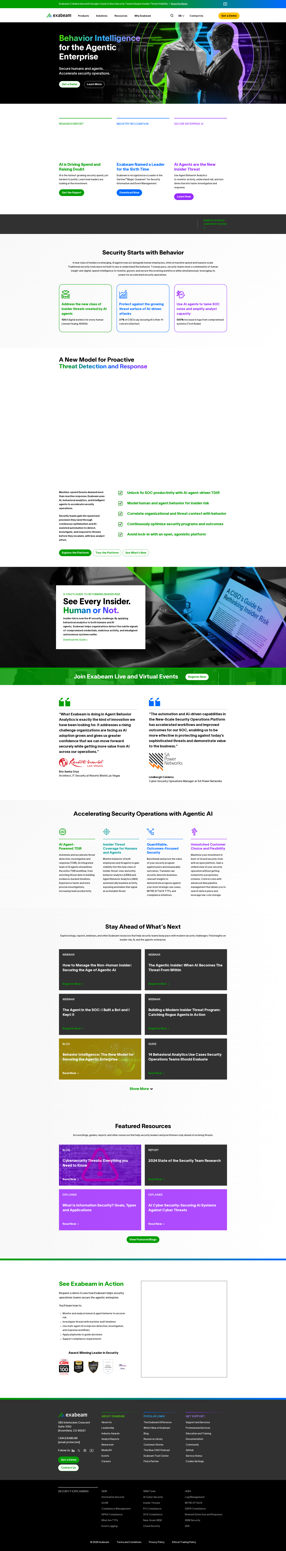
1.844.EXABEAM (67, 1438)
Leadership (107, 1428)
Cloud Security (151, 1526)
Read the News (179, 4)
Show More (139, 1089)
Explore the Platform (75, 553)
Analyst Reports (110, 1439)
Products (83, 16)
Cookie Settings (195, 1462)
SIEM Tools (149, 1491)
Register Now (197, 677)
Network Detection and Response (203, 1515)
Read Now (69, 1073)
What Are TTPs (109, 1520)
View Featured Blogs (143, 1239)
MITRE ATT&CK (193, 1503)
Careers (106, 1462)
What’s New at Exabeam (157, 1428)
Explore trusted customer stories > (215, 224)
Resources (121, 16)
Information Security (112, 1497)
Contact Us (196, 16)
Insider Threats (151, 1503)
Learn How (184, 197)
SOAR (104, 1503)
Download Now (129, 193)
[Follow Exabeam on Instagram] (85, 1450)
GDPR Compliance (195, 1509)
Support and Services (198, 1423)
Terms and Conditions (129, 1542)
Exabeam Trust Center (156, 1456)
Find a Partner (151, 1462)
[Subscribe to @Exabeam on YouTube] (92, 1450)
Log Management (195, 1497)
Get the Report (71, 193)
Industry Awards (110, 1434)
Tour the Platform (107, 553)
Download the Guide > (75, 640)
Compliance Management (116, 1509)
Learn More (94, 84)
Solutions (101, 16)
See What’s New (135, 553)
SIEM (104, 1491)
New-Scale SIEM (152, 1520)
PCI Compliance (152, 1509)
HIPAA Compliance (112, 1515)
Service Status (194, 1456)
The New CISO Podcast (157, 1450)
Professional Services (198, 1428)
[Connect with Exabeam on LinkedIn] (74, 1450)
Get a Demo (229, 16)
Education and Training (198, 1434)
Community (192, 1445)
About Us (106, 1423)
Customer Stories (153, 1445)
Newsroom (107, 1445)
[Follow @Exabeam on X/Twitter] (80, 1450)
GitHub (190, 1450)
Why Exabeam (143, 16)
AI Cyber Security (153, 1497)
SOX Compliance (153, 1515)
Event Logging (109, 1526)
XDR (187, 1526)
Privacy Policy (157, 1542)
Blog (146, 1434)
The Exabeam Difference (158, 1423)
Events (105, 1456)
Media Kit (106, 1450)
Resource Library (153, 1439)
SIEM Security (192, 1520)
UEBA (188, 1491)
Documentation (194, 1439)
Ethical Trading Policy (184, 1542)
